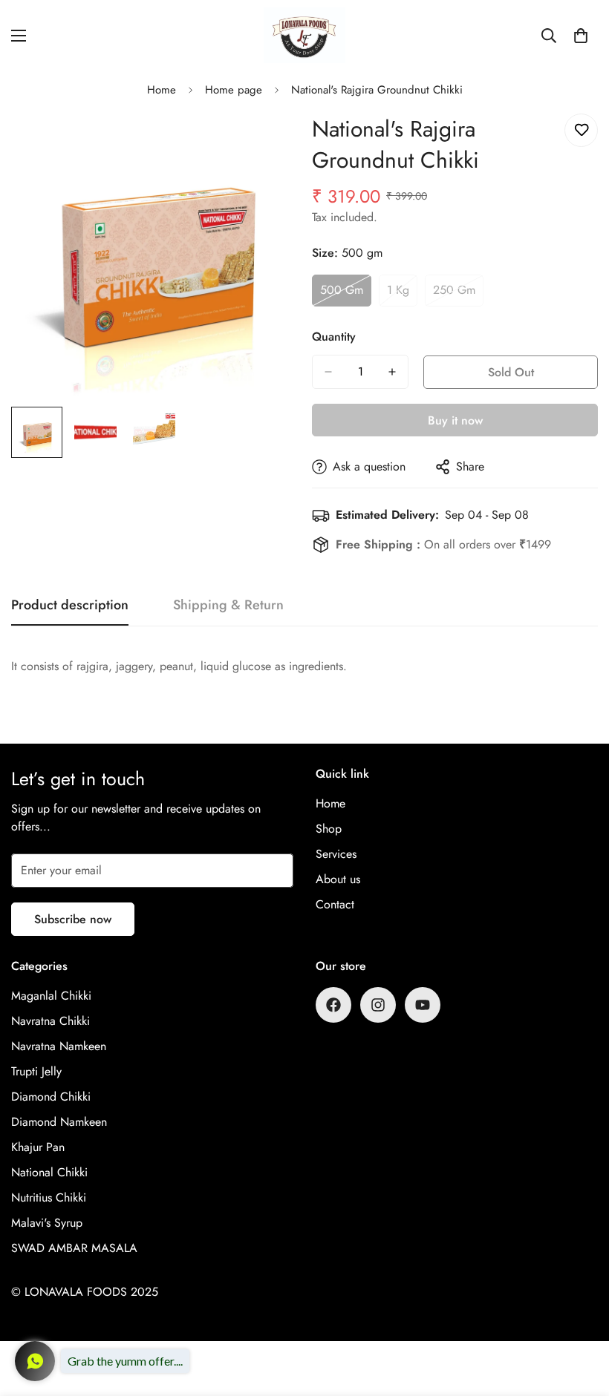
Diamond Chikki (51, 1096)
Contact (335, 904)
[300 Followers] (333, 1005)
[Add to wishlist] (581, 130)
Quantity (334, 336)
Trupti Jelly (36, 1071)
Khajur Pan (38, 1147)
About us (338, 879)
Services (336, 853)
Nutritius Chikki (48, 1197)
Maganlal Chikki (51, 995)
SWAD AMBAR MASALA (74, 1247)
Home (161, 90)
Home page (233, 90)
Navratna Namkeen (58, 1046)
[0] (581, 36)
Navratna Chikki (50, 1020)
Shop (329, 828)
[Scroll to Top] (580, 1315)
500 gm (345, 294)
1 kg (402, 294)
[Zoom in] (265, 141)
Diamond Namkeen (59, 1121)
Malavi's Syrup (46, 1222)
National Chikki (49, 1172)
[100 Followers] (378, 1005)
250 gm (458, 294)
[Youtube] (422, 1005)
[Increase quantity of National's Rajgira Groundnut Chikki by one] (392, 371)
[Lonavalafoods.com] (304, 35)
